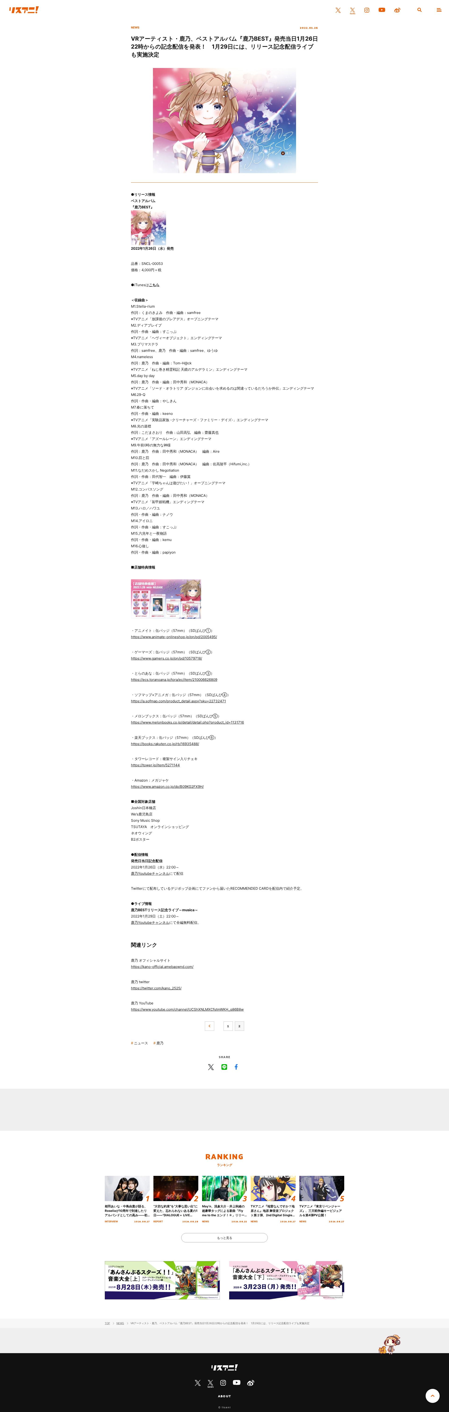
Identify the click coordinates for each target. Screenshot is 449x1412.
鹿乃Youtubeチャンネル (150, 873)
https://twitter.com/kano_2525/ (156, 988)
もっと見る (224, 1238)
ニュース (141, 1043)
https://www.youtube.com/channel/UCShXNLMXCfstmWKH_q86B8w (187, 1009)
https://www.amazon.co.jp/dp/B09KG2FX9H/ (167, 786)
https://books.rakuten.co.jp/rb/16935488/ (165, 744)
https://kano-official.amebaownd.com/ (162, 966)
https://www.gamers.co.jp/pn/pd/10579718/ (166, 658)
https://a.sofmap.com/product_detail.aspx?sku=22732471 (178, 701)
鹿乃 (159, 1043)
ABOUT (224, 1396)
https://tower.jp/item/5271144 (155, 765)
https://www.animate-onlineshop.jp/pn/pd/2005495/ (174, 637)
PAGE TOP (433, 1396)
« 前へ (209, 1026)
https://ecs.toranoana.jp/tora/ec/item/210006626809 (174, 679)
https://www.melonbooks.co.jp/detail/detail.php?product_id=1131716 (187, 722)
